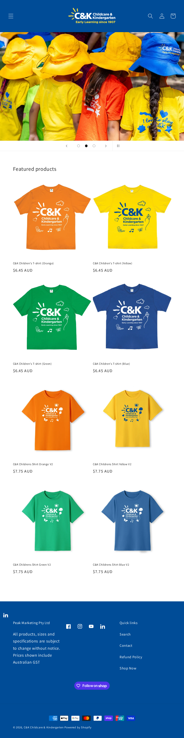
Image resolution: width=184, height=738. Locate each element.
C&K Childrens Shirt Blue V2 (111, 565)
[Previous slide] (67, 146)
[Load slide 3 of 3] (94, 146)
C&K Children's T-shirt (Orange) (33, 263)
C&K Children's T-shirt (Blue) (111, 364)
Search (125, 634)
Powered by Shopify (78, 727)
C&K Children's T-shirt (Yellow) (112, 263)
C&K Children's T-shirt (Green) (32, 364)
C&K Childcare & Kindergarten (44, 727)
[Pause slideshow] (117, 146)
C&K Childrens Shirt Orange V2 (33, 464)
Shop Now (128, 668)
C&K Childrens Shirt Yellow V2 (112, 464)
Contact (126, 645)
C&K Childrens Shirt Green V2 (32, 565)
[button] (11, 16)
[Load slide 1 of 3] (79, 146)
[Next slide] (106, 146)
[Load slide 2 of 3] (86, 146)
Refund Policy (131, 657)
